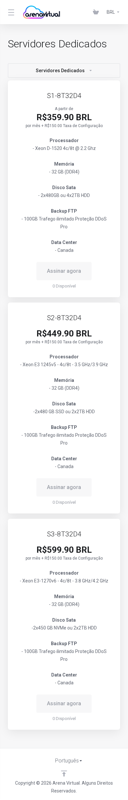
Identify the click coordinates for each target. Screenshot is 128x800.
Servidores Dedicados (60, 70)
